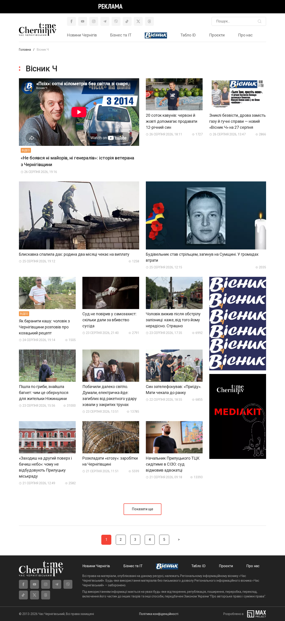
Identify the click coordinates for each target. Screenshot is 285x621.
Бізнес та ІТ (120, 35)
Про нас (245, 35)
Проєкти (217, 35)
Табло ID (188, 35)
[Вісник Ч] (156, 35)
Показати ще (142, 509)
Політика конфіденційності (158, 614)
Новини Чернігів (82, 35)
